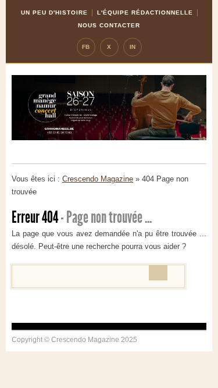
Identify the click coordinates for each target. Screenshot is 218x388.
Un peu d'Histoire (54, 12)
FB (86, 47)
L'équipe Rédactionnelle (145, 12)
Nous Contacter (109, 25)
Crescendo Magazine (97, 179)
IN (132, 47)
